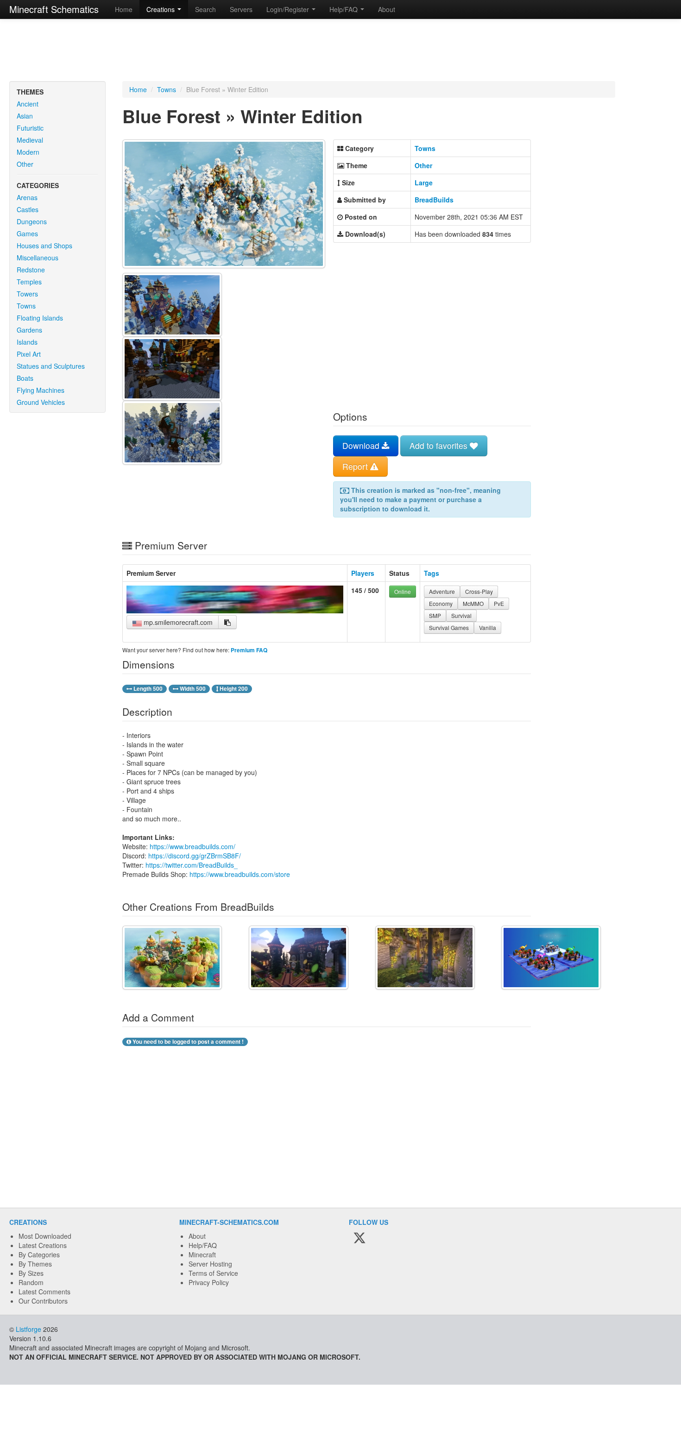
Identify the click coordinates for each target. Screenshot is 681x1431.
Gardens (29, 329)
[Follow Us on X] (359, 1238)
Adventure (442, 591)
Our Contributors (43, 1300)
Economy (441, 603)
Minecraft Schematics (54, 9)
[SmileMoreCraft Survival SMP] (234, 610)
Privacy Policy (209, 1282)
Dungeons (32, 221)
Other (25, 164)
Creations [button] (161, 9)
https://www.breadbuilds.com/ (192, 846)
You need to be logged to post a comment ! (187, 1042)
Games (27, 233)
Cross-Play (479, 591)
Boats (25, 378)
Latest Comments (44, 1291)
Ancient (27, 103)
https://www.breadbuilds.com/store (239, 874)
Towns (26, 305)
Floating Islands (40, 317)
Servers (241, 9)
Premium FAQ (249, 650)
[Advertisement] (340, 51)
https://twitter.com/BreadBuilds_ (191, 865)
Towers (27, 293)
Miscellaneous (37, 257)
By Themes (35, 1263)
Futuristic (30, 127)
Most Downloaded (45, 1236)
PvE (499, 603)
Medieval (30, 140)
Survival (461, 615)
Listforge (28, 1329)
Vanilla (487, 627)
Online (402, 591)
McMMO (473, 603)
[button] (227, 622)
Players (362, 573)
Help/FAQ (203, 1245)
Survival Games (449, 627)
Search (205, 9)
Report (356, 466)
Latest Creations (43, 1245)
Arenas (27, 197)
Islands (27, 342)
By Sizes (31, 1273)
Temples (29, 281)
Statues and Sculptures (51, 366)
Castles (27, 209)
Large (424, 182)
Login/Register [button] (288, 9)
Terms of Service (213, 1273)
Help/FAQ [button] (344, 9)
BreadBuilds (434, 199)
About (386, 9)
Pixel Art (29, 354)
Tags (431, 573)
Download (362, 445)
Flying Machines (40, 390)
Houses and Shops (44, 245)
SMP (435, 615)
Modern (28, 152)
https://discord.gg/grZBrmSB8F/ (194, 855)
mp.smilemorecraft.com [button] (177, 622)
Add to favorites (440, 445)
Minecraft (202, 1254)
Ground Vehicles (41, 402)
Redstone (31, 269)
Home (123, 9)
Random (31, 1282)
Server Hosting (210, 1263)
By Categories (39, 1254)
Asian (25, 115)
